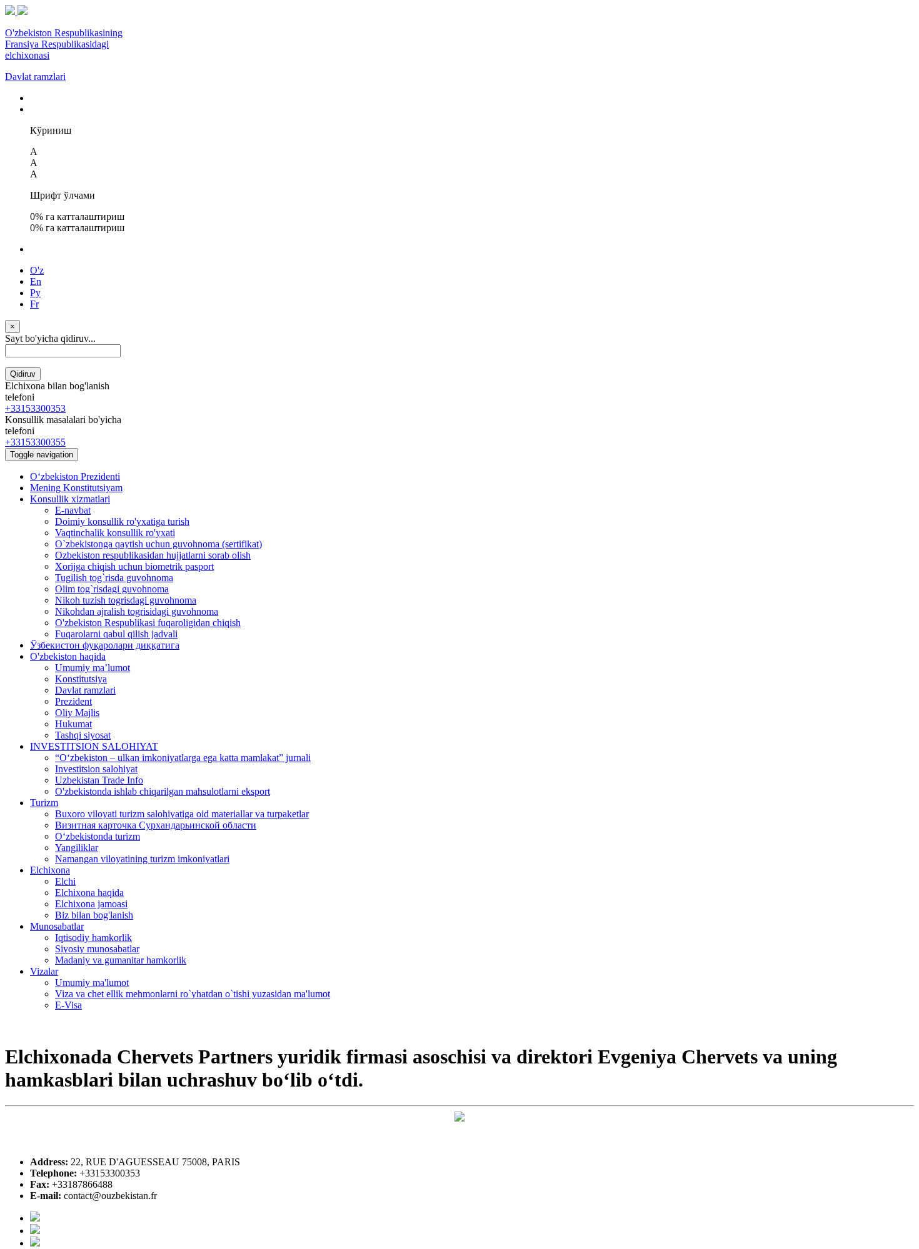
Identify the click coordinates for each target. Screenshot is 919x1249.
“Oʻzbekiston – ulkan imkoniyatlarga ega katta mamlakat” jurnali (183, 757)
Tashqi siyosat (83, 735)
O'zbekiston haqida (68, 656)
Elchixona (50, 870)
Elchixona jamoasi (91, 903)
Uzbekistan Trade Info (99, 780)
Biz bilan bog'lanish (94, 915)
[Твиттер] (35, 1230)
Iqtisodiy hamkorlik (93, 937)
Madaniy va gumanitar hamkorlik (120, 960)
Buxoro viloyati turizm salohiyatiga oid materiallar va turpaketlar (182, 814)
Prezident (73, 701)
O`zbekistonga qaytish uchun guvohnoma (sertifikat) (158, 544)
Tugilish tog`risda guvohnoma (114, 577)
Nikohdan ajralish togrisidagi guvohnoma (136, 611)
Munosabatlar (57, 926)
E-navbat (73, 510)
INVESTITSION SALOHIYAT (94, 746)
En (35, 281)
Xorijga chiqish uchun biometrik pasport (134, 566)
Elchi (65, 881)
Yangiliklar (76, 847)
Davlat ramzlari (35, 76)
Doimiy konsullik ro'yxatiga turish (122, 521)
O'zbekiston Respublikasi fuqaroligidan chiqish (148, 622)
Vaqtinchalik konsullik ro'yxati (115, 532)
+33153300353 (35, 408)
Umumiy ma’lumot (92, 667)
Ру (35, 292)
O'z (37, 270)
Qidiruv (23, 374)
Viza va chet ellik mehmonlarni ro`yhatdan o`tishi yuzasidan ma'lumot (192, 993)
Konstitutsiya (81, 679)
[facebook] (35, 1218)
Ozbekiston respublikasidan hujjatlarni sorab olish (153, 555)
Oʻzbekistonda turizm (97, 836)
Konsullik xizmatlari (70, 499)
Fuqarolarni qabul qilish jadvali (116, 634)
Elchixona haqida (89, 892)
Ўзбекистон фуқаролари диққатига (104, 645)
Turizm (44, 802)
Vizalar (44, 971)
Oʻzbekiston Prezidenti (75, 476)
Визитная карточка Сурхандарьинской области (155, 825)
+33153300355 (35, 442)
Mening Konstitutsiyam (76, 487)
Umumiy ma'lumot (92, 982)
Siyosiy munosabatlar (97, 948)
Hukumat (73, 724)
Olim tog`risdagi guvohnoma (112, 589)
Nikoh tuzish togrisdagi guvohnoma (125, 600)
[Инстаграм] (35, 1243)
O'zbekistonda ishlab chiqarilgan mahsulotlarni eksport (162, 791)
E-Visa (68, 1005)
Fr (34, 304)
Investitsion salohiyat (96, 769)
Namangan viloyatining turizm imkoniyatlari (142, 858)
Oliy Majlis (77, 712)
